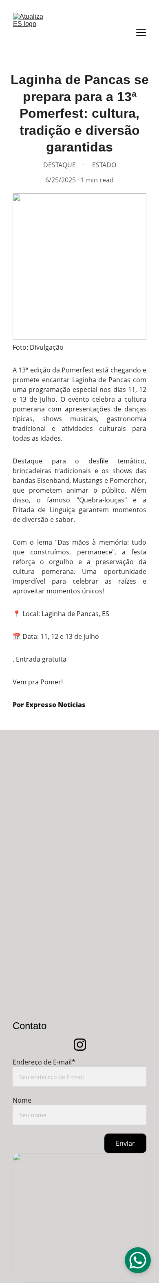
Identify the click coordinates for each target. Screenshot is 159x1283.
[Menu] (141, 32)
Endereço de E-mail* (44, 1062)
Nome (22, 1100)
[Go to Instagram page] (80, 1045)
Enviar (125, 1143)
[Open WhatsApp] (138, 1260)
